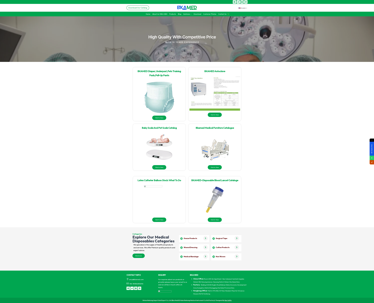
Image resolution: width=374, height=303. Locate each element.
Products (172, 14)
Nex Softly (228, 300)
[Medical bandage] (181, 256)
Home (148, 14)
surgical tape (221, 238)
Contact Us (222, 14)
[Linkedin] (245, 2)
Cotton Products (223, 247)
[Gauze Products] (181, 238)
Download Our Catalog (137, 8)
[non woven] (213, 256)
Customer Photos (209, 14)
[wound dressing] (181, 247)
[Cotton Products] (213, 247)
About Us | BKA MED (159, 14)
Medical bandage (191, 256)
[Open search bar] (228, 14)
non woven (220, 256)
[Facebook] (234, 2)
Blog (179, 14)
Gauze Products (190, 238)
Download (197, 14)
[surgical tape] (213, 238)
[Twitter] (238, 2)
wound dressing (190, 247)
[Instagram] (242, 2)
